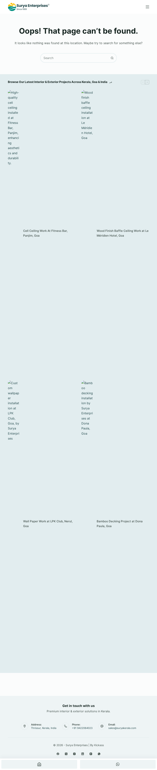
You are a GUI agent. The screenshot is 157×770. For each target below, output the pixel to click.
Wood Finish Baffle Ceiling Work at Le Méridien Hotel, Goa (123, 233)
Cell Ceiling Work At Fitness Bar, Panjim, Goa (45, 233)
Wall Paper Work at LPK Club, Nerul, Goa (48, 523)
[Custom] (118, 764)
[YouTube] (91, 754)
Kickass (99, 745)
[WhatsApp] (99, 754)
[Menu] (147, 7)
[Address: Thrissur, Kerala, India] (24, 726)
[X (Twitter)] (66, 754)
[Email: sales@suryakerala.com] (101, 726)
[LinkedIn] (82, 754)
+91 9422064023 (82, 727)
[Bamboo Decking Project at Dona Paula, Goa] (87, 524)
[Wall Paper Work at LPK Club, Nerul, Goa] (13, 524)
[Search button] (112, 58)
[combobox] (74, 58)
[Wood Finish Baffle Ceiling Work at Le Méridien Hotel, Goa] (87, 233)
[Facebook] (58, 754)
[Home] (39, 764)
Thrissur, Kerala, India (43, 727)
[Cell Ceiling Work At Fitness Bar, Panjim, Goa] (13, 233)
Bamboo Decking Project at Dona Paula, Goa (120, 523)
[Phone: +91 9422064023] (65, 726)
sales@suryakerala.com (122, 727)
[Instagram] (74, 754)
